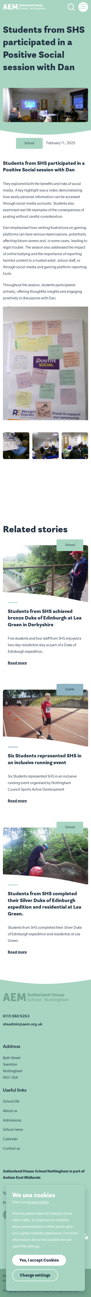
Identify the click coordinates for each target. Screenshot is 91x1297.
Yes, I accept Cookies (39, 1260)
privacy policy (38, 1202)
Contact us (11, 1149)
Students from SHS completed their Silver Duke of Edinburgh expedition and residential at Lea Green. (44, 903)
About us (10, 1111)
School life (11, 1102)
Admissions (12, 1120)
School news (13, 1130)
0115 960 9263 (16, 1016)
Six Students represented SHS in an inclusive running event (45, 758)
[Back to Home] (24, 7)
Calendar (10, 1139)
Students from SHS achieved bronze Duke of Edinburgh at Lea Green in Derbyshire (45, 618)
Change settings (35, 1275)
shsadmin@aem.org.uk (22, 1024)
